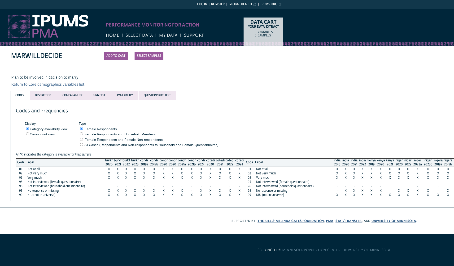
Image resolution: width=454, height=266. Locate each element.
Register (218, 4)
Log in (202, 4)
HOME (112, 35)
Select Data (139, 35)
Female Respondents (101, 129)
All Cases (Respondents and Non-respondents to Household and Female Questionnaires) (151, 145)
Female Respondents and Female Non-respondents (124, 140)
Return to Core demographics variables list (47, 84)
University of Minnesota (393, 221)
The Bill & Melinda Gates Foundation (291, 221)
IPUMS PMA (10, 11)
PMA (329, 221)
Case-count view (42, 134)
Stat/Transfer (349, 221)
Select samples (149, 56)
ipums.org (269, 4)
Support (194, 35)
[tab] (19, 95)
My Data (168, 35)
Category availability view (48, 129)
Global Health (240, 4)
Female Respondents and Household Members (120, 134)
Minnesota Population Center (311, 250)
